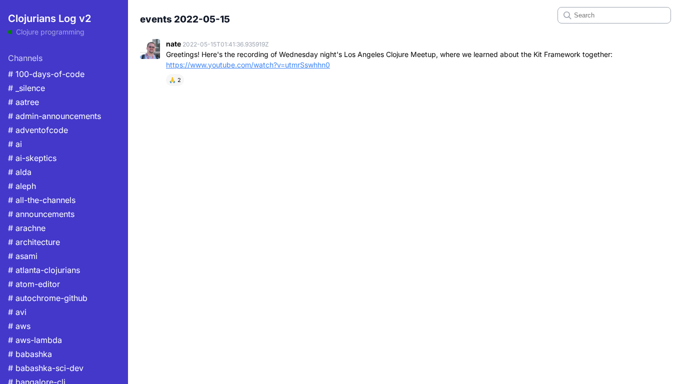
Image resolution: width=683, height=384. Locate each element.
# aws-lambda (35, 340)
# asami (23, 256)
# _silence (26, 88)
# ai (15, 144)
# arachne (27, 228)
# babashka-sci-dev (46, 368)
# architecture (34, 242)
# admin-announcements (54, 116)
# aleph (22, 186)
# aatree (23, 102)
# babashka (30, 354)
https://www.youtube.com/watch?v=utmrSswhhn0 (248, 64)
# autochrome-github (48, 298)
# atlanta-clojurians (44, 270)
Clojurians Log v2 (49, 18)
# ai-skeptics (32, 158)
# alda (20, 172)
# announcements (41, 214)
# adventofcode (38, 130)
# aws (19, 326)
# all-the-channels (42, 200)
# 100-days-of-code (46, 74)
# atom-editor (34, 284)
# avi (17, 312)
